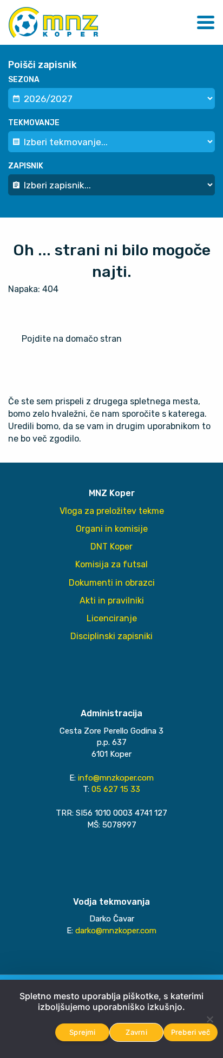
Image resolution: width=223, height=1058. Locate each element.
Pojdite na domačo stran (72, 339)
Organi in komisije (112, 529)
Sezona (24, 79)
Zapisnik (25, 166)
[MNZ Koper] (53, 22)
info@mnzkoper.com (116, 778)
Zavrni (136, 1032)
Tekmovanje (34, 122)
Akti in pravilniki (112, 600)
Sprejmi (82, 1032)
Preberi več (191, 1032)
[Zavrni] (209, 1019)
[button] (205, 22)
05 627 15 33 (115, 789)
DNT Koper (111, 546)
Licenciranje (112, 618)
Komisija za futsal (111, 564)
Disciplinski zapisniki (111, 636)
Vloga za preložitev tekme (112, 511)
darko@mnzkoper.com (115, 930)
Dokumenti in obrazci (112, 583)
